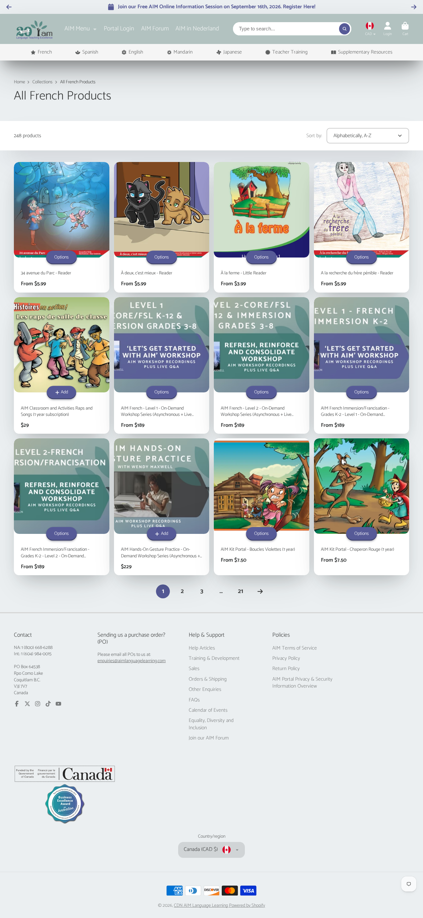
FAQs (194, 700)
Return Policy (286, 668)
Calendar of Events (208, 710)
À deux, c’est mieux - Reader (162, 227)
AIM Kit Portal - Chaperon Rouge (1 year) (361, 506)
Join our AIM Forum (209, 738)
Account (387, 29)
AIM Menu (77, 28)
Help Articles (202, 648)
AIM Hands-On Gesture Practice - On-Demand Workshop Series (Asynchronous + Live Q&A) (162, 506)
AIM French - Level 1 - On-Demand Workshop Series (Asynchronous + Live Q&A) (162, 365)
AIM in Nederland (197, 28)
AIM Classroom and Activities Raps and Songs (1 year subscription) (61, 365)
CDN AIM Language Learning (201, 905)
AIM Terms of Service (294, 648)
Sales (194, 668)
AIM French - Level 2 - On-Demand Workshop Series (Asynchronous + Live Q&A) (261, 365)
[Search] (344, 28)
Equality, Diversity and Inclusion (211, 724)
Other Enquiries (205, 689)
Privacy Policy (286, 658)
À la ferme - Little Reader (261, 227)
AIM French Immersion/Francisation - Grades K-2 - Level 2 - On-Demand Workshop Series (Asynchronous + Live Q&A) (61, 506)
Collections (42, 82)
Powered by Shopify (247, 905)
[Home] (34, 29)
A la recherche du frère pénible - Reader (361, 227)
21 (240, 591)
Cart (405, 29)
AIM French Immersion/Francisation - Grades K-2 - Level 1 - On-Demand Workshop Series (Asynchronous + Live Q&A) (361, 365)
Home (19, 82)
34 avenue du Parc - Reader (61, 227)
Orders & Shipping (208, 679)
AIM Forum (155, 28)
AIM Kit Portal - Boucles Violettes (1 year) (261, 506)
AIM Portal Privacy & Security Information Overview (302, 683)
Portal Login (119, 28)
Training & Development (214, 658)
